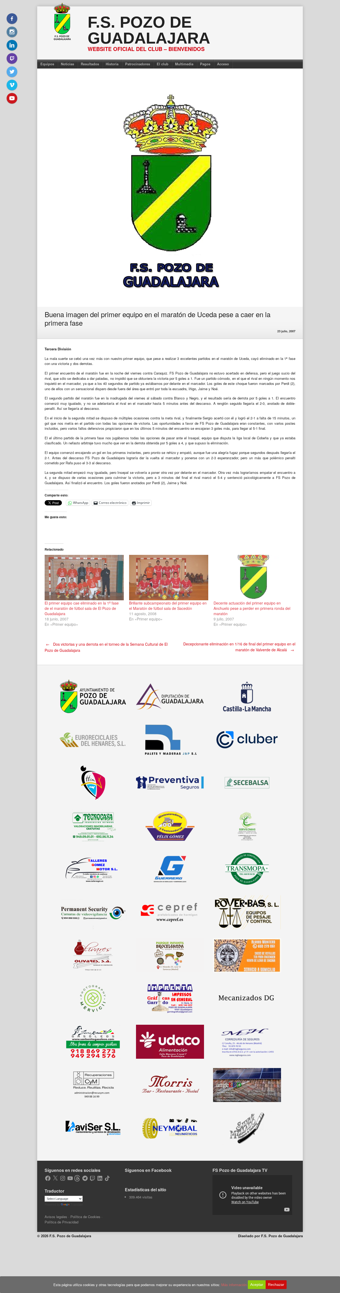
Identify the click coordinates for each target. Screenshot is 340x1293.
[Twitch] (12, 58)
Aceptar (256, 1284)
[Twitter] (12, 71)
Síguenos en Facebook (148, 1170)
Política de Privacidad (61, 1221)
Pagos (205, 63)
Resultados (90, 63)
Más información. (234, 1284)
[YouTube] (12, 98)
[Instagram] (12, 32)
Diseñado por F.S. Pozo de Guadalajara (270, 1235)
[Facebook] (12, 18)
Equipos (47, 63)
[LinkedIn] (12, 45)
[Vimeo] (12, 85)
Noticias (67, 63)
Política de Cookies (85, 1216)
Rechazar (276, 1284)
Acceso (223, 63)
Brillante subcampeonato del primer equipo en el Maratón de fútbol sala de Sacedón (168, 605)
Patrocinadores (137, 63)
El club (162, 63)
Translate (77, 1204)
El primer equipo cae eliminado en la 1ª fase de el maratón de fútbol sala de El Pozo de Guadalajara (82, 608)
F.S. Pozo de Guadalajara (149, 30)
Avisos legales (56, 1216)
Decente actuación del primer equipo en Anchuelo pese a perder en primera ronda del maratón (252, 608)
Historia (112, 63)
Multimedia (184, 63)
